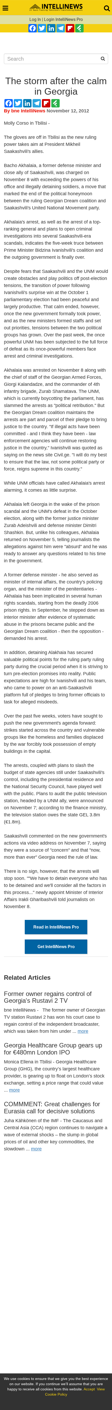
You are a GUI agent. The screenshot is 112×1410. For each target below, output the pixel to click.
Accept (89, 1389)
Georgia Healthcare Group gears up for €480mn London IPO (53, 1049)
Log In (35, 19)
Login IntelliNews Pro (63, 19)
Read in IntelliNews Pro (56, 927)
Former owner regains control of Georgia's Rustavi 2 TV (48, 997)
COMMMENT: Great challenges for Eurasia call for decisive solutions (52, 1107)
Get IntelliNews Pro (56, 946)
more (83, 1031)
